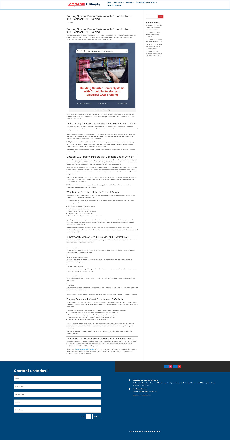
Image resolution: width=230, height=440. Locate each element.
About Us (110, 5)
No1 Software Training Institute (145, 2)
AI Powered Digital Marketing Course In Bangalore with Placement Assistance (154, 27)
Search (160, 16)
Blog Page (118, 5)
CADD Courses (117, 2)
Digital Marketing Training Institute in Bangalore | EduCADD (153, 34)
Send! (97, 416)
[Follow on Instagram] (170, 366)
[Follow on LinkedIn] (175, 366)
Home (109, 2)
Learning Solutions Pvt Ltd (152, 431)
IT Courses (129, 2)
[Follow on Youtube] (179, 366)
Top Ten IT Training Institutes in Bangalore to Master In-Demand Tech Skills (154, 46)
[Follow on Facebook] (166, 366)
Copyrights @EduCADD (136, 431)
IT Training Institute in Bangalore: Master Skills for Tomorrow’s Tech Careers (154, 53)
